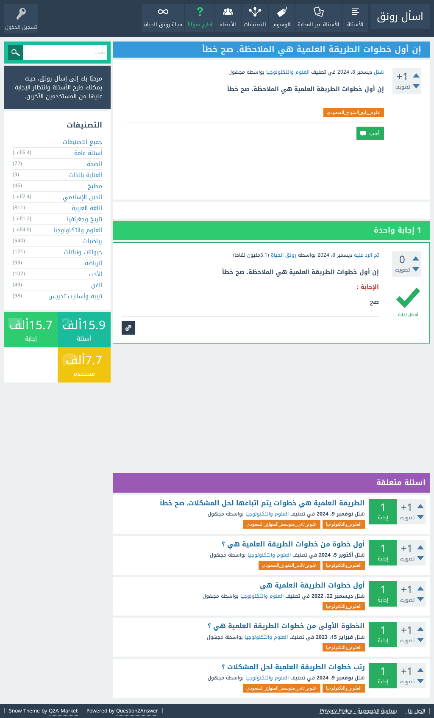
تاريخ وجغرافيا (84, 219)
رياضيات (92, 241)
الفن (96, 285)
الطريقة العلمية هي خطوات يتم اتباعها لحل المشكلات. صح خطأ (262, 503)
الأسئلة (355, 24)
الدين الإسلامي (82, 197)
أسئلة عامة (88, 153)
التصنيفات (255, 24)
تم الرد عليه (366, 255)
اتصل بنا (416, 711)
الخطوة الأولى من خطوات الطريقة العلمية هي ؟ (286, 626)
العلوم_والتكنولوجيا (344, 524)
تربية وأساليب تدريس (75, 296)
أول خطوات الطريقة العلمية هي (312, 585)
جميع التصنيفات (82, 142)
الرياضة (93, 263)
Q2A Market (63, 710)
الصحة (94, 164)
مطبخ (95, 186)
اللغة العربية (87, 208)
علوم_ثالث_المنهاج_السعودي (289, 565)
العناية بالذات (85, 175)
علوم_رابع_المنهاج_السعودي (354, 112)
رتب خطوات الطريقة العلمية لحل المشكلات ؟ (293, 667)
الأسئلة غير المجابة (318, 24)
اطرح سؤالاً (199, 24)
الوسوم (282, 24)
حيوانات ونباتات (83, 252)
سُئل (379, 72)
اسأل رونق (400, 16)
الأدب (95, 274)
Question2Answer (137, 710)
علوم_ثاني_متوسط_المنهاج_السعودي (281, 524)
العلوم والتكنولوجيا (287, 72)
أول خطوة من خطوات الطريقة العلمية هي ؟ (293, 544)
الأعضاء (228, 24)
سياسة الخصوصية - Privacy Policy (358, 711)
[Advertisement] (271, 170)
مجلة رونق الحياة (163, 24)
